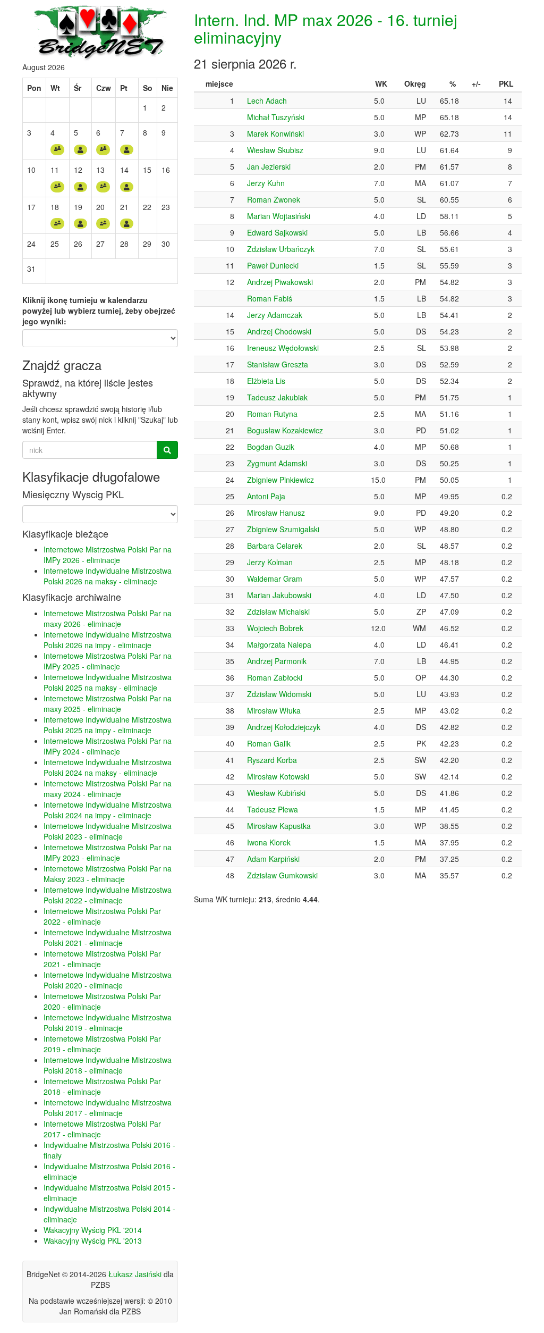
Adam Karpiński (273, 858)
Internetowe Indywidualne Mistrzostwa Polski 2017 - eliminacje (108, 1107)
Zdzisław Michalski (278, 611)
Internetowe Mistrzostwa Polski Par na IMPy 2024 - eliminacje (108, 746)
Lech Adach (267, 100)
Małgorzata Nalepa (279, 644)
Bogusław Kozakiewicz (285, 430)
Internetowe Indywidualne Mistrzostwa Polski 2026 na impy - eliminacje (108, 639)
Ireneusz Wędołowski (283, 347)
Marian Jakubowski (279, 595)
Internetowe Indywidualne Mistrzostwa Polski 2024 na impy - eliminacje (108, 809)
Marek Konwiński (275, 133)
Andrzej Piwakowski (280, 281)
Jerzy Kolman (270, 562)
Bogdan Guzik (270, 446)
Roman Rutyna (272, 413)
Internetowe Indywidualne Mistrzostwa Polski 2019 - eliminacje (108, 1022)
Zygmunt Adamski (277, 463)
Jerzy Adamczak (274, 314)
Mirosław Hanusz (276, 512)
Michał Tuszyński (275, 117)
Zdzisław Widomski (279, 694)
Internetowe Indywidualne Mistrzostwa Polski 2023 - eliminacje (108, 831)
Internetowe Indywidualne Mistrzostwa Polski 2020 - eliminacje (108, 980)
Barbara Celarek (274, 545)
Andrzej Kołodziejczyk (283, 727)
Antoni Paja (266, 496)
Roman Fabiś (269, 298)
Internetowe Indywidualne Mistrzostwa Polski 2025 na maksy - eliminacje (108, 682)
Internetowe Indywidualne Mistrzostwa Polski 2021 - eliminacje (108, 937)
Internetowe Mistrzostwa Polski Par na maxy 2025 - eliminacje (108, 703)
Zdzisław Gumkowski (282, 875)
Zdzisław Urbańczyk (280, 249)
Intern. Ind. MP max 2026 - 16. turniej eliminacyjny (325, 28)
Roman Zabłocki (274, 677)
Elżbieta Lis (266, 380)
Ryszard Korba (272, 759)
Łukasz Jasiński (135, 1274)
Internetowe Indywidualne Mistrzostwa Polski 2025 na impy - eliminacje (108, 724)
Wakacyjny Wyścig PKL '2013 (93, 1240)
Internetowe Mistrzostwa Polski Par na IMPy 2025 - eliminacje (108, 661)
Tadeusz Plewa (272, 809)
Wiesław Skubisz (275, 150)
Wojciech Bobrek (275, 628)
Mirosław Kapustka (279, 825)
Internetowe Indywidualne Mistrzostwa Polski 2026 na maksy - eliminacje (108, 575)
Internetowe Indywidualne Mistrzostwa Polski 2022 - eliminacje (108, 895)
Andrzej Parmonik (277, 661)
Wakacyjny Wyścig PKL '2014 (93, 1230)
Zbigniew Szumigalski (283, 529)
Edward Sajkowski (277, 232)
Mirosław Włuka (274, 710)
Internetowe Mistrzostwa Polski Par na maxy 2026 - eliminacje (108, 618)
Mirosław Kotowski (278, 776)
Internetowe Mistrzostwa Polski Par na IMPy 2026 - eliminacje (108, 554)
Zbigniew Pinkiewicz (280, 479)
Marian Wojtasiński (278, 216)
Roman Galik (269, 743)
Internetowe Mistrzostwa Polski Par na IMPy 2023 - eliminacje (108, 852)
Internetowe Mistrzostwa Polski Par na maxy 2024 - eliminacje (108, 788)
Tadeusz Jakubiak (277, 397)
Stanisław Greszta (277, 364)
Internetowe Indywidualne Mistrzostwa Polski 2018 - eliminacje (108, 1065)
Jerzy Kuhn (266, 183)
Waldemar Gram (274, 578)
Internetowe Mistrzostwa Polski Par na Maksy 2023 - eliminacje (108, 873)
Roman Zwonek (273, 199)
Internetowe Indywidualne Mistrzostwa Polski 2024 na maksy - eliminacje (108, 767)
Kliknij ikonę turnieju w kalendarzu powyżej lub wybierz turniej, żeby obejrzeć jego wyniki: (98, 310)
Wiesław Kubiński (276, 792)
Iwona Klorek (269, 842)
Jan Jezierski (269, 166)
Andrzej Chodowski (279, 331)
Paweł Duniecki (273, 265)
